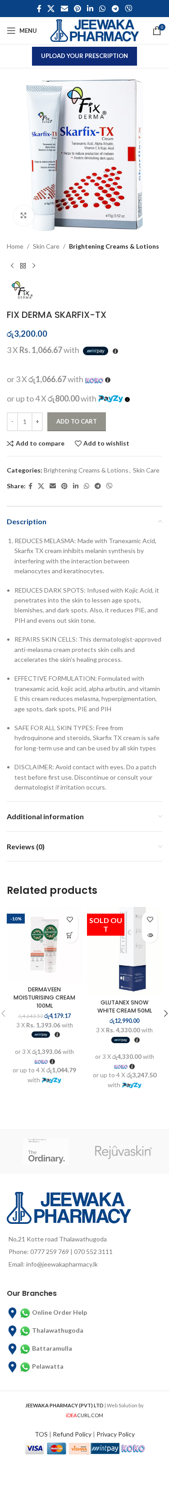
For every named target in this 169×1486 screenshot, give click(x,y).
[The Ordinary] (46, 1151)
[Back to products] (23, 265)
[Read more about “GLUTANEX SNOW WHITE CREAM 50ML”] (150, 935)
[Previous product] (12, 265)
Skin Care (46, 246)
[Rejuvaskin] (124, 1151)
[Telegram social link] (115, 8)
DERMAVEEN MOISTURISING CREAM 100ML (44, 997)
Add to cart (76, 421)
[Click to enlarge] (24, 215)
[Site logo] (94, 30)
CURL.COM (84, 1415)
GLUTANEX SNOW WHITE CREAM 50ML (124, 1006)
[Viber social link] (128, 8)
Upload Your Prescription (84, 55)
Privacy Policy (115, 1434)
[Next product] (33, 265)
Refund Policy (72, 1434)
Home (15, 246)
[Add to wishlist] (70, 919)
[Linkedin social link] (90, 8)
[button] (70, 935)
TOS (41, 1434)
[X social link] (51, 8)
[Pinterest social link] (77, 8)
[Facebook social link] (39, 8)
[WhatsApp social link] (102, 8)
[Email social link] (64, 8)
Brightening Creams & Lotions (114, 246)
